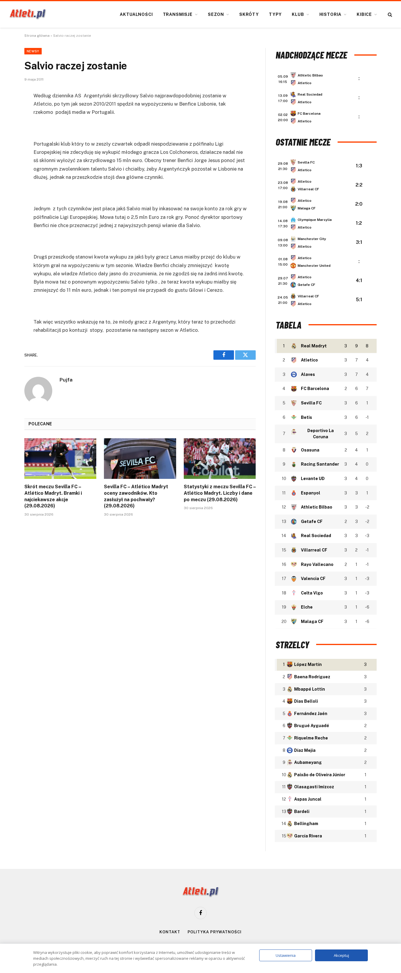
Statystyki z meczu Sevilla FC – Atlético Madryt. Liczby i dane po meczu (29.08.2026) (220, 493)
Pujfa (66, 380)
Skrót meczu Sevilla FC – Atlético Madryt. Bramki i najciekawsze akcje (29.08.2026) (53, 496)
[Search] (389, 14)
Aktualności (136, 14)
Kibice (364, 14)
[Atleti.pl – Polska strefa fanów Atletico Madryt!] (28, 14)
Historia (330, 14)
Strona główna (37, 36)
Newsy (33, 51)
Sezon (216, 14)
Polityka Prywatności (215, 932)
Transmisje (178, 14)
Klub (298, 14)
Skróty (249, 14)
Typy (275, 14)
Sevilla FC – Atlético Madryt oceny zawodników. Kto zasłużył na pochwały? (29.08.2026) (136, 496)
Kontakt (169, 932)
